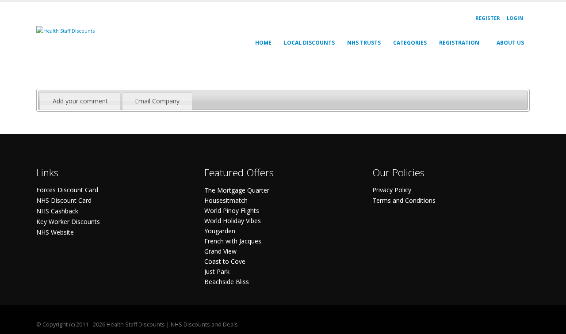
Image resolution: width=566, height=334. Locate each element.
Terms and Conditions (404, 200)
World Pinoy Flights (231, 210)
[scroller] (551, 323)
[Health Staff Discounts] (65, 30)
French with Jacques (232, 241)
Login (515, 18)
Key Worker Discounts (68, 221)
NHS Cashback (57, 211)
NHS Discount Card (64, 200)
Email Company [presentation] (157, 101)
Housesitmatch (226, 200)
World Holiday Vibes (232, 220)
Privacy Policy (391, 190)
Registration (459, 42)
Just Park (216, 271)
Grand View (220, 251)
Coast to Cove (224, 261)
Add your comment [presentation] (80, 101)
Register (487, 18)
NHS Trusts (364, 42)
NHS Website (55, 232)
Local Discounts (309, 42)
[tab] (80, 101)
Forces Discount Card (67, 190)
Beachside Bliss (226, 281)
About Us (510, 42)
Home (263, 42)
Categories (410, 42)
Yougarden (219, 231)
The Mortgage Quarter (236, 190)
